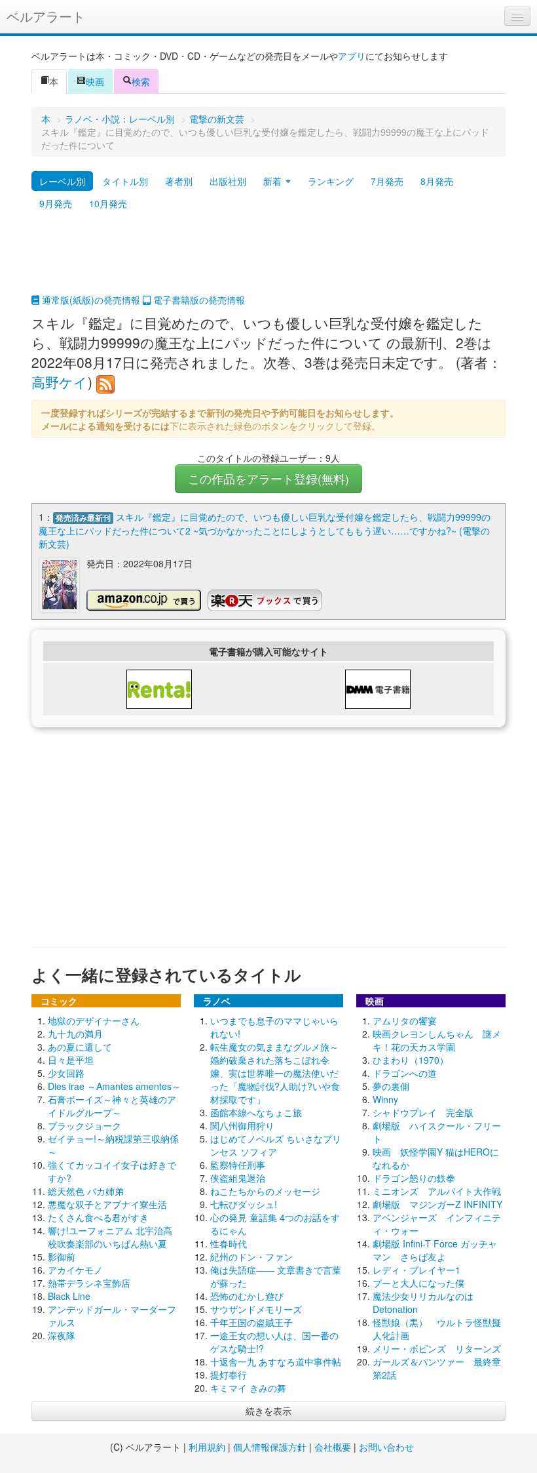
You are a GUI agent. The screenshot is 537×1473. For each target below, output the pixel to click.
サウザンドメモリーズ (256, 1309)
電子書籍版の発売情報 (198, 299)
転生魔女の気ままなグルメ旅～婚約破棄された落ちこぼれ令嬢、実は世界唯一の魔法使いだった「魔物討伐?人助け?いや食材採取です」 (275, 1073)
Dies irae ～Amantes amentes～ (114, 1086)
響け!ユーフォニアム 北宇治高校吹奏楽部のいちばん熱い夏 (110, 1237)
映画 (95, 81)
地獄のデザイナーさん (93, 1020)
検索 (141, 81)
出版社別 (228, 181)
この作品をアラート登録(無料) (268, 478)
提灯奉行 (228, 1374)
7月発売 (387, 181)
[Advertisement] (268, 260)
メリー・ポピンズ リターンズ (437, 1348)
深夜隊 (61, 1335)
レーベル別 (62, 181)
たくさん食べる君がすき (98, 1217)
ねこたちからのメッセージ (265, 1191)
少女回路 (66, 1073)
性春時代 (228, 1243)
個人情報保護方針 (269, 1446)
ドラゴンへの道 (405, 1073)
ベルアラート (46, 16)
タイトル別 (125, 181)
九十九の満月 (75, 1033)
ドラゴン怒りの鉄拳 (414, 1177)
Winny (385, 1099)
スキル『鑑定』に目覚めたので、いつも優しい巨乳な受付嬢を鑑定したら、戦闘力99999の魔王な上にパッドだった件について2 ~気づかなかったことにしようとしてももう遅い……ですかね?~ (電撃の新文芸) (265, 530)
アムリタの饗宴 (405, 1020)
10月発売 (108, 203)
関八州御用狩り (242, 1125)
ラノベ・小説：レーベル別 (120, 118)
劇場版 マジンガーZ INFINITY (437, 1204)
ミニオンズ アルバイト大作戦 (437, 1191)
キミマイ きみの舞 (248, 1387)
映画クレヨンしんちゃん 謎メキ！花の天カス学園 (437, 1040)
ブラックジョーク (84, 1125)
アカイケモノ (75, 1269)
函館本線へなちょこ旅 (256, 1112)
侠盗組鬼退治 (237, 1177)
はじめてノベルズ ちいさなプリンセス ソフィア (275, 1145)
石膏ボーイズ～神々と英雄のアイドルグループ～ (112, 1106)
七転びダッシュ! (243, 1204)
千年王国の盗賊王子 (251, 1322)
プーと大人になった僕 (418, 1282)
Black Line (69, 1295)
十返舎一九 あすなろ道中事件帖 (275, 1361)
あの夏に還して (80, 1046)
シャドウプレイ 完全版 (423, 1112)
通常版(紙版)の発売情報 (89, 299)
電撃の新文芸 (216, 118)
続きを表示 (268, 1410)
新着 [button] (273, 181)
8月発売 (436, 181)
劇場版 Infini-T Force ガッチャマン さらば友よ (435, 1250)
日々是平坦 (71, 1059)
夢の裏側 (391, 1086)
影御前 (61, 1256)
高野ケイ (59, 382)
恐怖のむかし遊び (247, 1295)
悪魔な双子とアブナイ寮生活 (107, 1204)
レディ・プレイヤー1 (416, 1269)
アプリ (351, 55)
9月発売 (55, 203)
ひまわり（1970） (411, 1059)
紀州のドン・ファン (251, 1256)
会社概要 (332, 1446)
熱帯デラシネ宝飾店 (89, 1282)
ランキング (331, 181)
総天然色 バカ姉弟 (86, 1191)
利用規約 (207, 1446)
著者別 (179, 181)
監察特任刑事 (237, 1164)
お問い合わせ (386, 1446)
